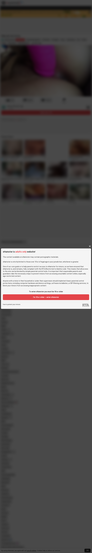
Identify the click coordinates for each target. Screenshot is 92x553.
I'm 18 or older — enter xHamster (46, 297)
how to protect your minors (11, 304)
